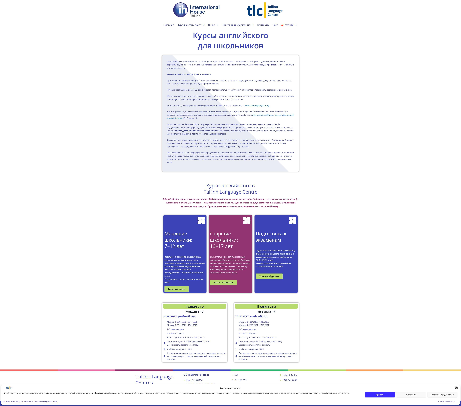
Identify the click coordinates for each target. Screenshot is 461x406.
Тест (275, 25)
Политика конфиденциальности (45, 402)
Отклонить (411, 395)
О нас (211, 25)
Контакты (263, 25)
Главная (169, 25)
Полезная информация (236, 25)
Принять (380, 395)
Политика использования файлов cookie (18, 402)
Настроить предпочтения (442, 395)
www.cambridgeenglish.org (257, 105)
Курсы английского (189, 25)
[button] (456, 388)
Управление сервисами (446, 402)
